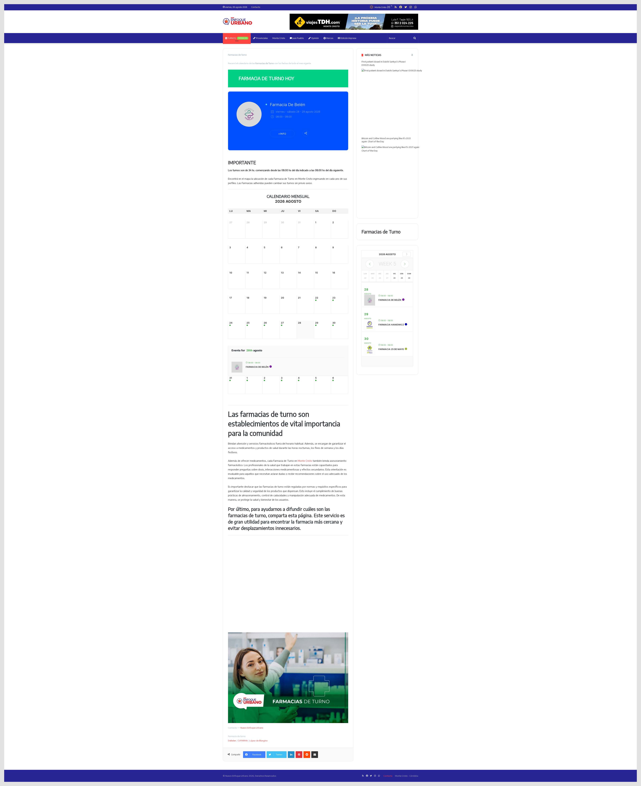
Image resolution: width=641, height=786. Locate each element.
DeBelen (232, 740)
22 (316, 297)
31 (230, 378)
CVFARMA (243, 740)
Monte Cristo (278, 38)
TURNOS (237, 38)
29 (316, 322)
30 (334, 322)
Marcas (329, 38)
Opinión (315, 38)
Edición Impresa (348, 38)
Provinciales (262, 38)
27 (282, 322)
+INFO (282, 133)
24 (230, 322)
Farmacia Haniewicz (391, 324)
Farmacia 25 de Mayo (391, 349)
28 (299, 322)
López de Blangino (258, 740)
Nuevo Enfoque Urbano (251, 727)
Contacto (255, 7)
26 (265, 322)
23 (333, 297)
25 (248, 322)
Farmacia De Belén (287, 104)
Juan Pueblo (298, 38)
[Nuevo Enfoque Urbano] (237, 21)
